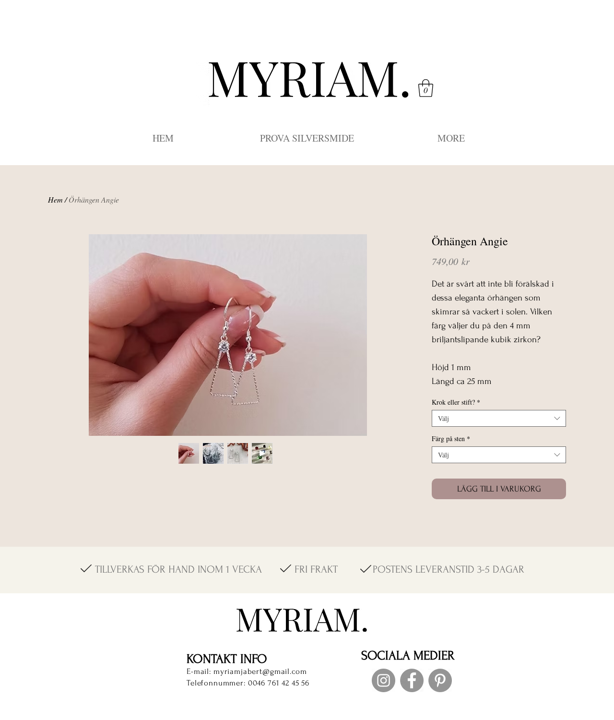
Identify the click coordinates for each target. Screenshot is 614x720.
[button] (425, 88)
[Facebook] (412, 680)
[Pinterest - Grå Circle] (440, 680)
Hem (55, 199)
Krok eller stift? (456, 402)
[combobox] (499, 418)
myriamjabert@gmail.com (260, 671)
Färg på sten (451, 438)
